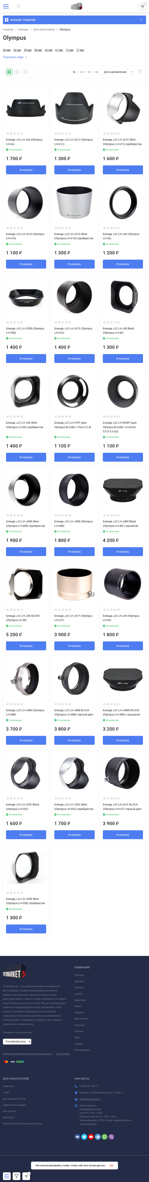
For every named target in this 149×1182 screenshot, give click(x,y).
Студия (78, 1043)
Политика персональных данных (22, 1123)
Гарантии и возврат (14, 1104)
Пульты (78, 1031)
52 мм (17, 50)
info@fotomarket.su (90, 1099)
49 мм (6, 50)
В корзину (26, 169)
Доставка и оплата (14, 1098)
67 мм (59, 50)
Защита (79, 1012)
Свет (77, 1037)
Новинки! (8, 1086)
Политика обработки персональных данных (27, 1053)
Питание (79, 1025)
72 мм (69, 50)
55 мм (27, 50)
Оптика (78, 987)
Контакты (8, 1117)
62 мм (48, 50)
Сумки (78, 993)
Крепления (81, 1018)
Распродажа (81, 1049)
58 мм (38, 50)
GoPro (77, 1006)
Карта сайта (63, 1053)
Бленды (23, 29)
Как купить (9, 1111)
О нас (6, 1092)
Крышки (79, 981)
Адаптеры (80, 1000)
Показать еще (13, 57)
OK (111, 1165)
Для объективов (44, 29)
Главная (8, 29)
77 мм (80, 50)
